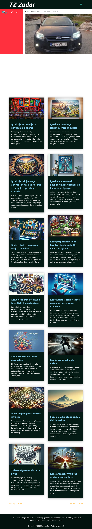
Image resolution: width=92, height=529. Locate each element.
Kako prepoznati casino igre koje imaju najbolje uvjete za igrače (63, 245)
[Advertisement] (46, 71)
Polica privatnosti (57, 526)
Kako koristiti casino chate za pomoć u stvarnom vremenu (65, 303)
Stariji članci (15, 503)
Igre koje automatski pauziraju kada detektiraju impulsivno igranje (65, 185)
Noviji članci (76, 503)
